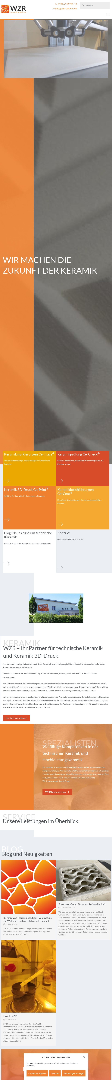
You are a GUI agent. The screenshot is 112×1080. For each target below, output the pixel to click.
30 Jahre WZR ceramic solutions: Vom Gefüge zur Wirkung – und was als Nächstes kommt (27, 919)
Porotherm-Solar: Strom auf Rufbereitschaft (81, 904)
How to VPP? (10, 1016)
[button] (84, 1057)
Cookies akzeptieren (37, 1073)
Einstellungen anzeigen (74, 1073)
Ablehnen (55, 1073)
